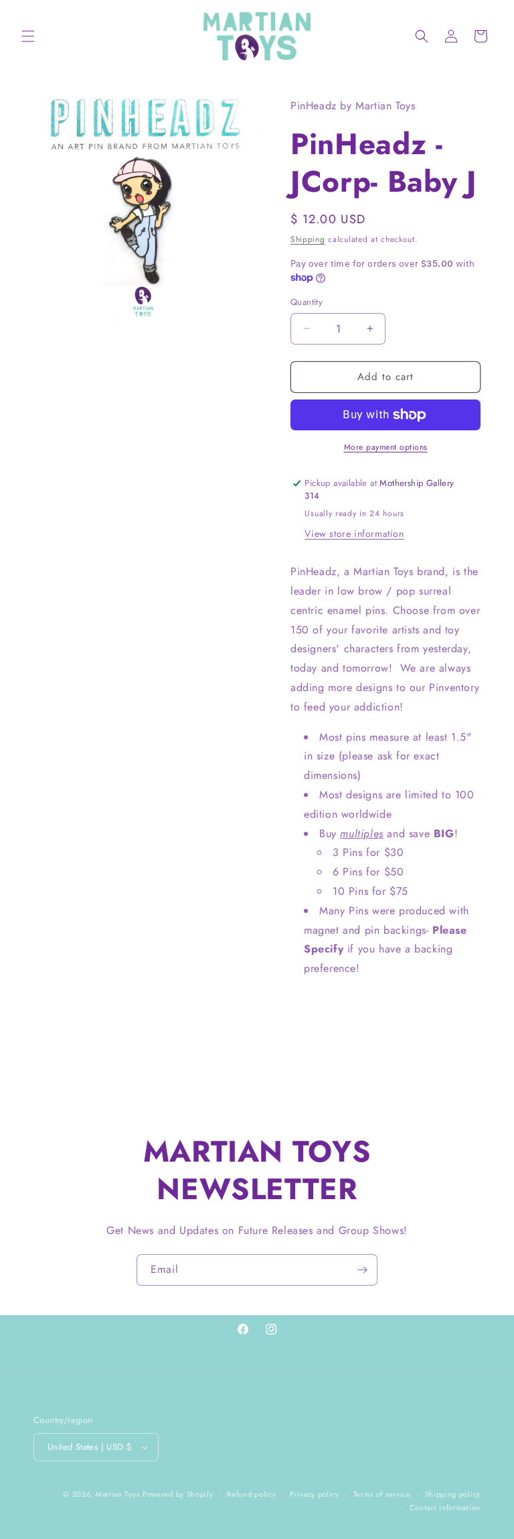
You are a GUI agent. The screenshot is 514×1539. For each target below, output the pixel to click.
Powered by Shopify (178, 1494)
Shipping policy (453, 1494)
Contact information (445, 1507)
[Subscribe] (362, 1270)
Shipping (307, 239)
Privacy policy (314, 1494)
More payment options (386, 447)
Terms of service (382, 1494)
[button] (28, 36)
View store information (354, 533)
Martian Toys (117, 1494)
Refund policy (251, 1494)
